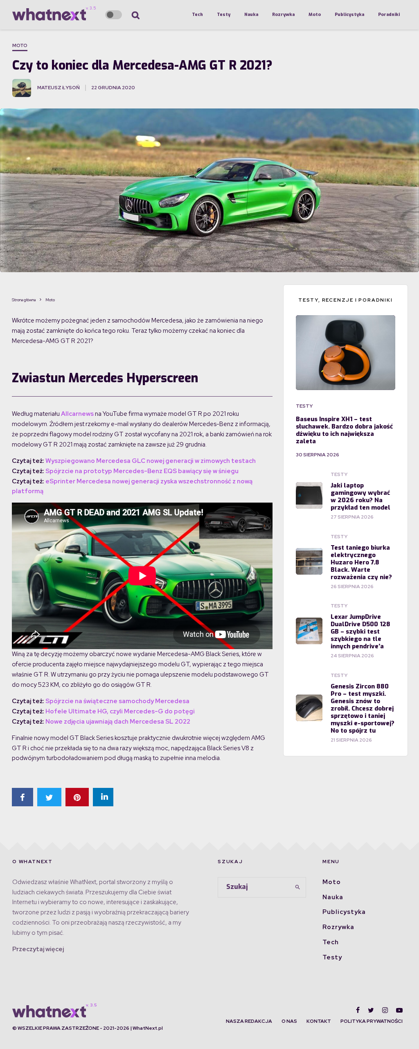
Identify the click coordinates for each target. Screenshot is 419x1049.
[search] (297, 887)
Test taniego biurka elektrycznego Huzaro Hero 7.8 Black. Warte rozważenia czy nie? (361, 562)
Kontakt (318, 1021)
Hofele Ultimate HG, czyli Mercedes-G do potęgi (120, 711)
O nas (289, 1021)
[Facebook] (358, 1010)
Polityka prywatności (371, 1021)
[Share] (22, 797)
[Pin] (77, 797)
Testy (223, 14)
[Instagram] (385, 1010)
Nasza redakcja (249, 1021)
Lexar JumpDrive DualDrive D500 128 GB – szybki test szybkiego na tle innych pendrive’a (360, 631)
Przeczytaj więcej (38, 949)
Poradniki (389, 14)
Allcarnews (77, 414)
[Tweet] (49, 797)
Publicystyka (349, 14)
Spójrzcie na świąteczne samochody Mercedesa (117, 701)
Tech (197, 14)
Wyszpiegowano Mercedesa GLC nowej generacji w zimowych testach (150, 461)
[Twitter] (371, 1010)
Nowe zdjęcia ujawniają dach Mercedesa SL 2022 (117, 721)
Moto (315, 14)
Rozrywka (283, 14)
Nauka (251, 14)
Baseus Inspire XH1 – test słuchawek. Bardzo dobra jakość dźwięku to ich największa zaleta (344, 430)
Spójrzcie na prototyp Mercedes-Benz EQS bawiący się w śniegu (142, 471)
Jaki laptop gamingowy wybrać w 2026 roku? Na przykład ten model (360, 496)
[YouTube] (399, 1010)
